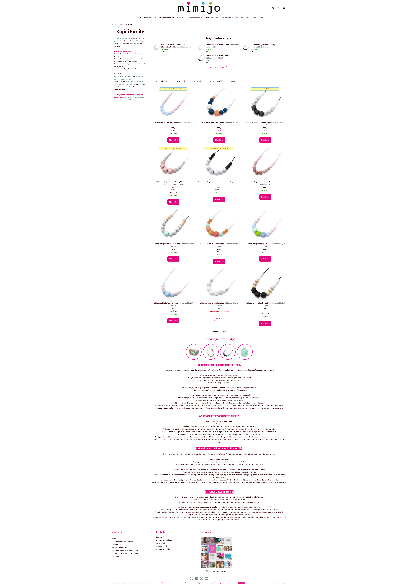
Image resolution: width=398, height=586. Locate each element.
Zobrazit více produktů (218, 67)
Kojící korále (161, 543)
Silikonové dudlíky (163, 549)
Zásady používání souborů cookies (125, 553)
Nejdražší (197, 81)
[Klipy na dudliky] (211, 352)
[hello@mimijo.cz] (206, 578)
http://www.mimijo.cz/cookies (228, 583)
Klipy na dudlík (161, 546)
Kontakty (115, 556)
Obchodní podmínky (119, 547)
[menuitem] (138, 18)
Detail (218, 318)
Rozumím (241, 583)
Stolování (160, 537)
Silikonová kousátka (164, 540)
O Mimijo (115, 538)
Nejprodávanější (216, 81)
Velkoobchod (117, 544)
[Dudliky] (245, 352)
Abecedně (235, 81)
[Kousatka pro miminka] (194, 352)
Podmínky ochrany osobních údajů (125, 550)
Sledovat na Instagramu (218, 571)
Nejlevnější (181, 81)
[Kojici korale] (228, 352)
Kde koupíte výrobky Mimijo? (122, 541)
